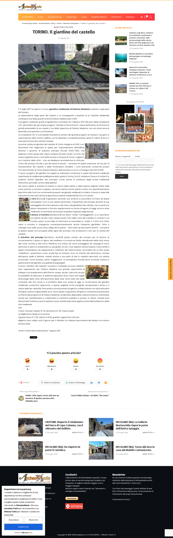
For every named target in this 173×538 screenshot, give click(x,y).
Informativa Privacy (121, 499)
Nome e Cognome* (123, 156)
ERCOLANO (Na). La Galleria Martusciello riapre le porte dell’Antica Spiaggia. (132, 425)
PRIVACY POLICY (108, 535)
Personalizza (14, 520)
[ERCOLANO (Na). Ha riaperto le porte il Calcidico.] (30, 450)
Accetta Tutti (23, 527)
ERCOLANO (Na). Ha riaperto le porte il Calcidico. (62, 448)
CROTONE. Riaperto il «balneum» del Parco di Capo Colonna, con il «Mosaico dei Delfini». (64, 425)
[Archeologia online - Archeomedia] (30, 6)
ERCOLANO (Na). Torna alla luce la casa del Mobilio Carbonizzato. (135, 448)
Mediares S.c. (81, 535)
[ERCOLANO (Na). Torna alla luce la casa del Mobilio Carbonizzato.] (101, 450)
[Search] (150, 16)
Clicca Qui (136, 483)
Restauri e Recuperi (64, 27)
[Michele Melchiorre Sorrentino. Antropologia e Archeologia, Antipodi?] (121, 57)
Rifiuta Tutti (33, 520)
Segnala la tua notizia (170, 269)
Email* (137, 156)
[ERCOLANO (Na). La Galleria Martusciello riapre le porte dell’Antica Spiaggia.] (101, 427)
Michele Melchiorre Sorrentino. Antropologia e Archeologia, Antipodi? (141, 56)
